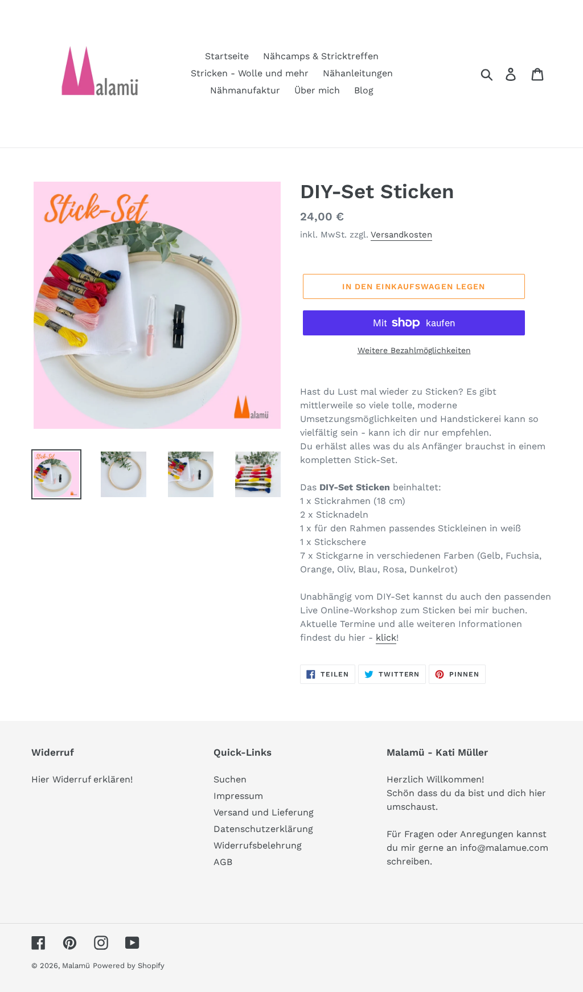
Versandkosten (401, 234)
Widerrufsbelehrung (258, 845)
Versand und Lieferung (264, 812)
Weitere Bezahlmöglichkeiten (414, 350)
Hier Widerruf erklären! (82, 779)
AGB (223, 861)
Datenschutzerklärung (263, 828)
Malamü (76, 965)
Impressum (238, 795)
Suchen (230, 779)
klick (386, 637)
